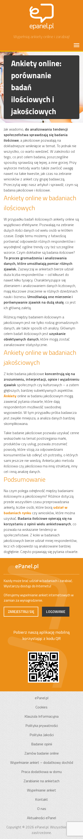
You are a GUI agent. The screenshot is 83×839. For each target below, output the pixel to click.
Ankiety (10, 396)
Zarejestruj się (21, 611)
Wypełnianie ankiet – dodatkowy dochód (41, 762)
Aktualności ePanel (41, 818)
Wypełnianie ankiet (41, 790)
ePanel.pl (41, 698)
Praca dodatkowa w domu (41, 771)
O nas (41, 808)
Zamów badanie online (41, 753)
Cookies (41, 707)
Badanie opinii (41, 744)
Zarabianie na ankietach (41, 781)
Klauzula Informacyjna (41, 716)
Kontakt (41, 799)
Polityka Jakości (42, 734)
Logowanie (55, 611)
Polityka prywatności (41, 725)
